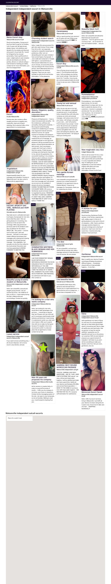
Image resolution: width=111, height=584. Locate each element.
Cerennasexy (62, 31)
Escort (9, 114)
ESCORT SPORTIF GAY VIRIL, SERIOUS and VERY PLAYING (18, 207)
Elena (84, 314)
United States (24, 6)
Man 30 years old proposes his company (41, 378)
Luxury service (13, 334)
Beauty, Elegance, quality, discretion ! (43, 111)
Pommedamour (88, 94)
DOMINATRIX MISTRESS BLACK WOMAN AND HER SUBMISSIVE (43, 249)
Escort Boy (61, 64)
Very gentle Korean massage (65, 173)
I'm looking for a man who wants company (43, 300)
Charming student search (43, 38)
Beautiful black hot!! (90, 29)
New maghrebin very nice (93, 150)
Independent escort (12, 6)
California (33, 6)
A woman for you (89, 208)
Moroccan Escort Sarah (92, 392)
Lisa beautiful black (65, 279)
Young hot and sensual (66, 103)
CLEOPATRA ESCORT (12, 2)
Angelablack (12, 169)
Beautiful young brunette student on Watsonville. (17, 281)
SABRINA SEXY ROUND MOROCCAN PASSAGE (67, 366)
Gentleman (86, 254)
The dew (60, 242)
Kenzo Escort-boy (14, 37)
